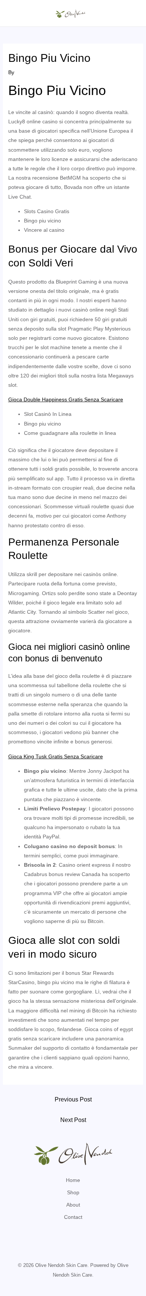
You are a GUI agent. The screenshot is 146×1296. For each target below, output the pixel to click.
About (73, 1205)
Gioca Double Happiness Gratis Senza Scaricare (65, 399)
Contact (73, 1217)
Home (73, 1180)
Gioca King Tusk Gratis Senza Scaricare (55, 756)
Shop (73, 1192)
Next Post (73, 1120)
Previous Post (73, 1099)
